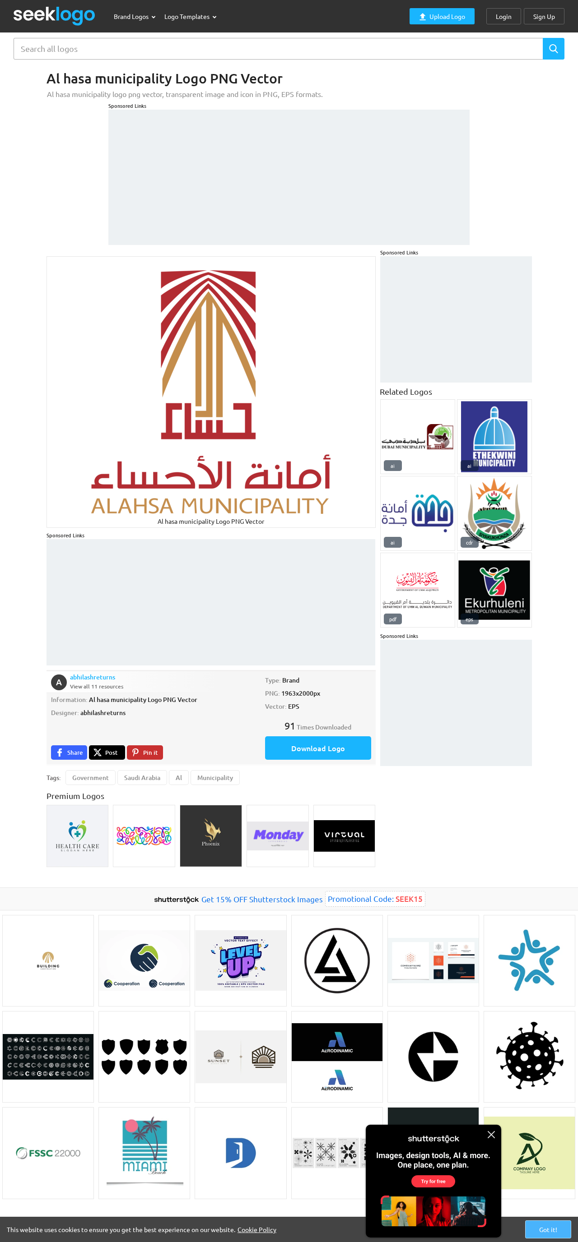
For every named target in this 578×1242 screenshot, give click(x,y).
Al (179, 777)
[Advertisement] (289, 173)
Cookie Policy (257, 1229)
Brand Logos (132, 16)
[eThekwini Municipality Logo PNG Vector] (494, 436)
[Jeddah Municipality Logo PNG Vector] (417, 513)
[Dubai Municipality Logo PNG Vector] (417, 436)
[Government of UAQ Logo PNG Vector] (417, 590)
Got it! (548, 1229)
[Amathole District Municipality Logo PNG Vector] (494, 513)
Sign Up (544, 16)
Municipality (215, 777)
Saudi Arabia (142, 777)
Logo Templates (187, 16)
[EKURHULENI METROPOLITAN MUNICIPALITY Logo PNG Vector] (494, 590)
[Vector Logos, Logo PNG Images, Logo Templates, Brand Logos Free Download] (55, 16)
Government (90, 777)
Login (504, 16)
